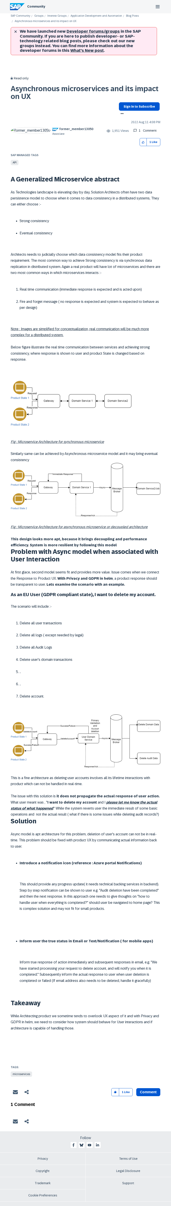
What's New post (87, 50)
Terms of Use (128, 1158)
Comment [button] (148, 1092)
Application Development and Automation (96, 15)
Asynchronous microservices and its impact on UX (85, 92)
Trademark (43, 1183)
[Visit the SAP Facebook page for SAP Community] (73, 1145)
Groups (38, 15)
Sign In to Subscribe (139, 106)
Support (128, 1183)
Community (36, 6)
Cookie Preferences (42, 1195)
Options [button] (121, 114)
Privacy (43, 1158)
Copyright (43, 1171)
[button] (143, 142)
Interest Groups (57, 15)
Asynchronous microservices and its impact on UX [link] (45, 21)
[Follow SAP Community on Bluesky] (81, 1145)
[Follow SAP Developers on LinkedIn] (97, 1145)
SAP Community (20, 15)
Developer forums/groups (93, 31)
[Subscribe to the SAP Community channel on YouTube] (89, 1145)
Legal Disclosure (128, 1171)
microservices (21, 1074)
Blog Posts (132, 15)
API (14, 162)
